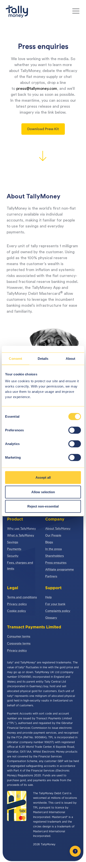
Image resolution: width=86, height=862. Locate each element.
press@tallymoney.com (36, 88)
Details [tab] (43, 358)
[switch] (74, 430)
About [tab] (70, 358)
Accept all (43, 477)
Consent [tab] (15, 358)
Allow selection (43, 492)
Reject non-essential (43, 506)
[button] (75, 12)
